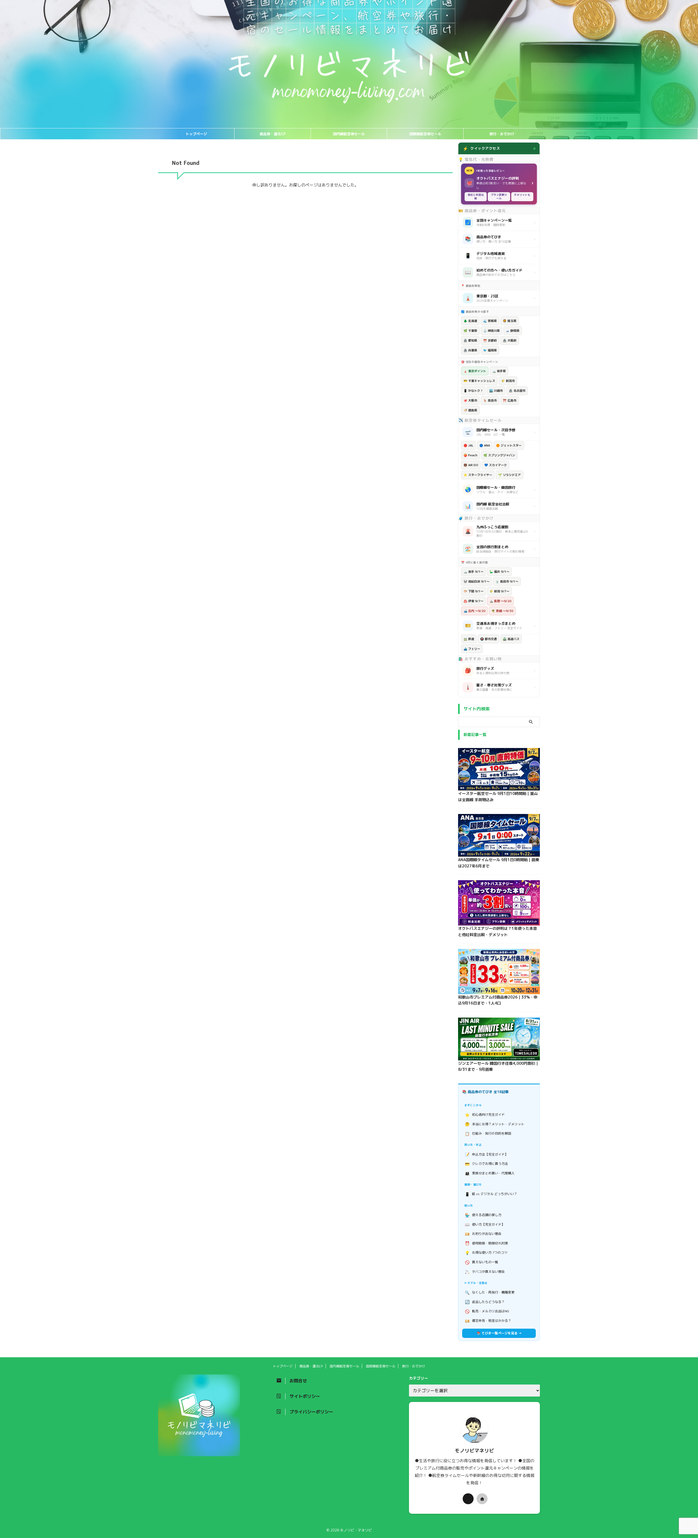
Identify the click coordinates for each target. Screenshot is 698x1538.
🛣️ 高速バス (511, 639)
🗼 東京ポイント (475, 371)
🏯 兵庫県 (470, 350)
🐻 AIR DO (471, 465)
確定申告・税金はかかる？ (488, 1320)
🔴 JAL (468, 445)
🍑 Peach (470, 455)
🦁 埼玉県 (509, 321)
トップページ (196, 133)
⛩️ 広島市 (509, 400)
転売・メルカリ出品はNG (487, 1311)
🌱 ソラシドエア (509, 475)
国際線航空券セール (425, 133)
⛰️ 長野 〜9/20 (500, 601)
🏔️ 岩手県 (499, 371)
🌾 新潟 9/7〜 (499, 591)
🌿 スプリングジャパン (499, 455)
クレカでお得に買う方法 (486, 1163)
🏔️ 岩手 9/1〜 (473, 571)
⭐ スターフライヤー (478, 475)
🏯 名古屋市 (517, 390)
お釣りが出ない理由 (483, 1234)
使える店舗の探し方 (483, 1215)
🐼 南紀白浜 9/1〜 (476, 581)
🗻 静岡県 (512, 330)
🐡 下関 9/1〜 (473, 591)
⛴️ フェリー (472, 649)
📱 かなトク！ (473, 390)
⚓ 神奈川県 (491, 330)
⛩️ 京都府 (490, 340)
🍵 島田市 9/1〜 (506, 581)
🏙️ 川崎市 (496, 390)
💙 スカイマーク (495, 465)
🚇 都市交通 (488, 639)
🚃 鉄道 (469, 639)
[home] (482, 1498)
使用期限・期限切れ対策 (486, 1243)
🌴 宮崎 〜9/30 (502, 611)
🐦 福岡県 (490, 350)
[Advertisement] (112, 224)
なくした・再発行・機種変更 (490, 1292)
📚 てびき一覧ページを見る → (499, 1333)
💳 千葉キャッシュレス (479, 381)
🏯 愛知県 (470, 340)
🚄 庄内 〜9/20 (474, 611)
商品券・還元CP (272, 133)
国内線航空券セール (349, 133)
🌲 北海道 (470, 321)
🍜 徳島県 (470, 410)
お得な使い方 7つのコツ (486, 1252)
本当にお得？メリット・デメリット (495, 1124)
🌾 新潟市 (508, 381)
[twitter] (468, 1498)
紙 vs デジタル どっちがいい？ (491, 1194)
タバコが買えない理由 (485, 1271)
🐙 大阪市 (470, 400)
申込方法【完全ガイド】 (486, 1154)
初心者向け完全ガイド (485, 1114)
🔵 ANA (484, 445)
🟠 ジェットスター (509, 445)
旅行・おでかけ (501, 133)
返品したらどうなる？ (485, 1301)
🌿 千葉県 (470, 330)
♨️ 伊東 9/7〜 (473, 601)
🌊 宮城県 (490, 321)
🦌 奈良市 (490, 400)
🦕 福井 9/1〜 (499, 571)
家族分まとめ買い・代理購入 (490, 1173)
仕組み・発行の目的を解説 (488, 1133)
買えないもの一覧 (481, 1262)
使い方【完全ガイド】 (485, 1224)
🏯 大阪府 (509, 340)
